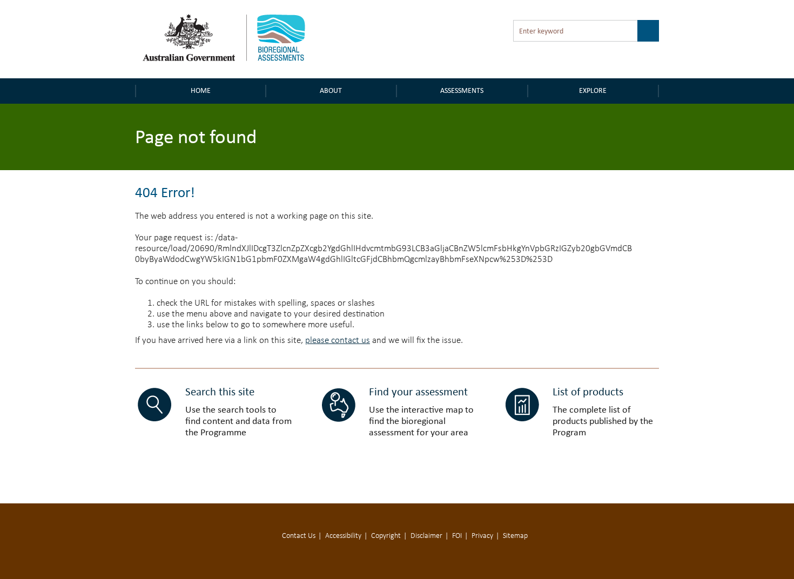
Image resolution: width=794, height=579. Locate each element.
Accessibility (343, 536)
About (331, 90)
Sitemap (515, 536)
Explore (593, 90)
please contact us (337, 340)
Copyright (386, 536)
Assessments (461, 90)
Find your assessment (418, 392)
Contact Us (298, 536)
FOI (457, 536)
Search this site (219, 392)
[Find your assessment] (338, 405)
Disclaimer (426, 536)
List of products (588, 392)
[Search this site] (154, 405)
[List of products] (522, 405)
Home (201, 90)
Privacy (482, 536)
